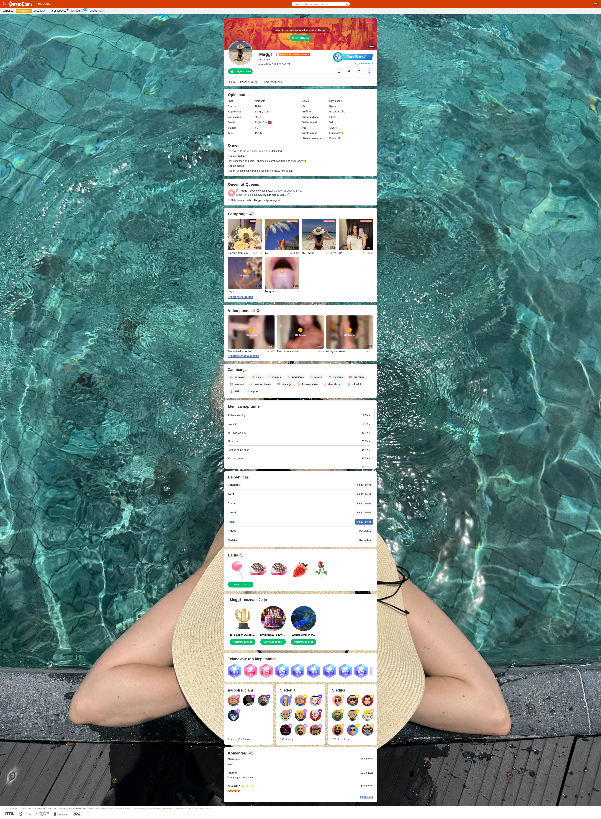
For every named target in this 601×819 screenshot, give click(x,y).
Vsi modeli (8, 11)
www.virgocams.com (47, 808)
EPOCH (67, 808)
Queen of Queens (285, 190)
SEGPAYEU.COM (79, 808)
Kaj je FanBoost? (364, 63)
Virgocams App (97, 11)
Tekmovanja (76, 11)
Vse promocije (58, 11)
